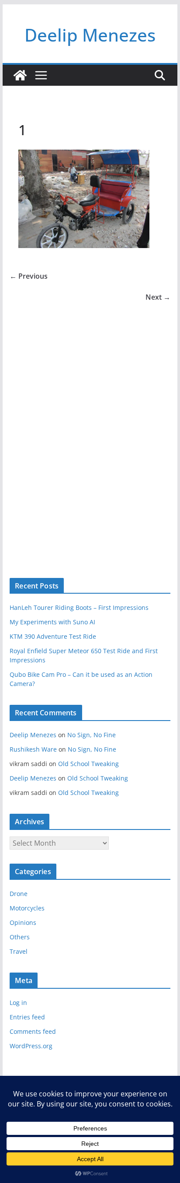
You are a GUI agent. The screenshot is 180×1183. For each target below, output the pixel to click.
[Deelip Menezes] (20, 75)
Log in (18, 1002)
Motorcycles (27, 908)
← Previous (29, 276)
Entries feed (27, 1017)
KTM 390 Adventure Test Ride (53, 636)
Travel (19, 951)
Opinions (23, 922)
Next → (157, 297)
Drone (19, 893)
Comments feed (33, 1031)
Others (20, 937)
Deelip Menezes (90, 35)
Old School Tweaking (88, 764)
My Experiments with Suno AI (52, 622)
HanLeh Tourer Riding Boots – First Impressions (79, 607)
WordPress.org (31, 1046)
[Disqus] (90, 425)
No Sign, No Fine (91, 735)
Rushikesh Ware (33, 749)
